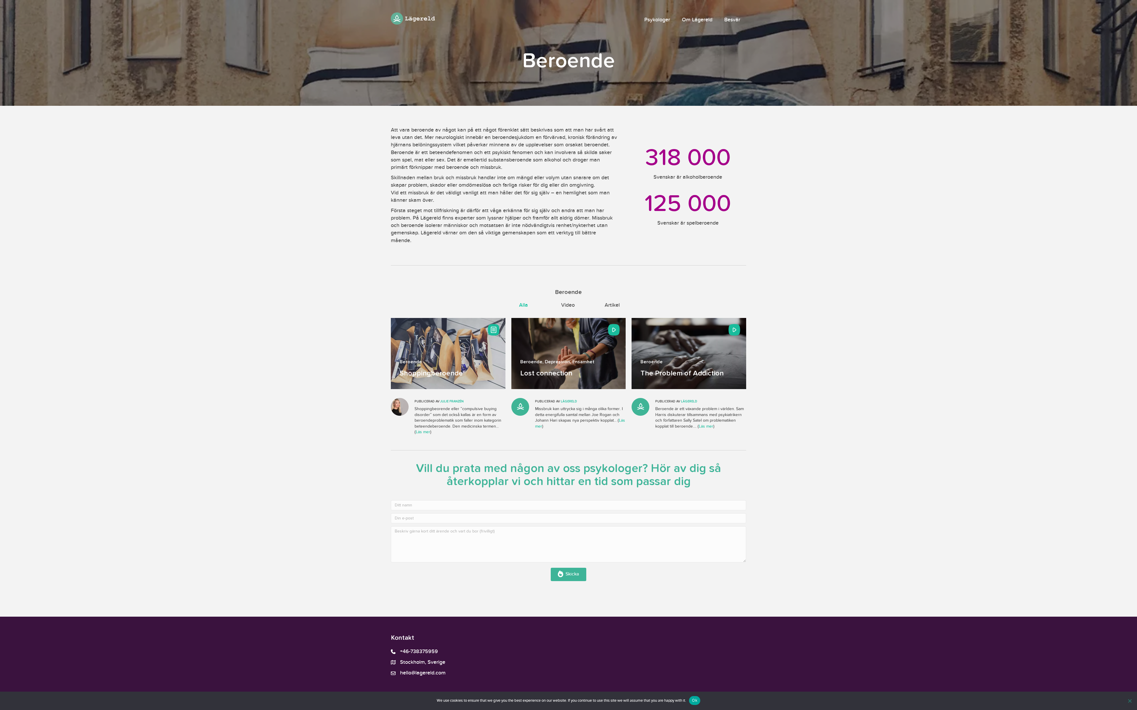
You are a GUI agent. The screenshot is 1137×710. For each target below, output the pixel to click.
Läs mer (423, 432)
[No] (1130, 701)
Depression (557, 362)
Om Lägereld (697, 20)
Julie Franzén (452, 401)
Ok (694, 700)
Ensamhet (583, 362)
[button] (568, 574)
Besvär (732, 20)
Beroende (411, 362)
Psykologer (657, 20)
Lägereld (569, 401)
